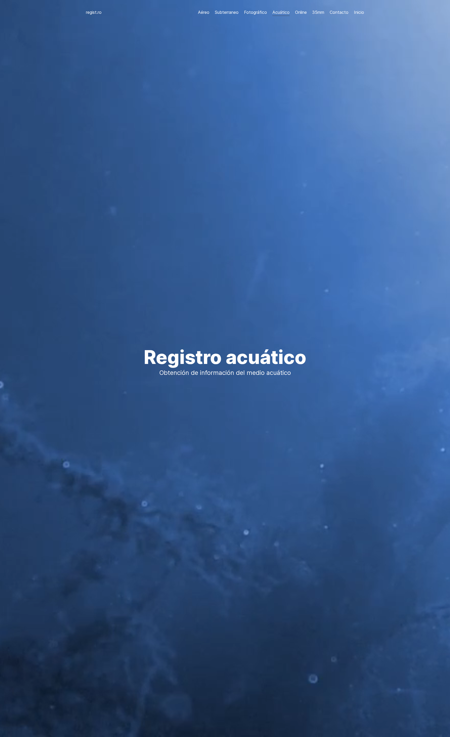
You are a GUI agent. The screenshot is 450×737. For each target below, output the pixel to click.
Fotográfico (255, 12)
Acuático (281, 12)
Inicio (359, 12)
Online (301, 12)
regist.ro (94, 12)
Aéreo (203, 12)
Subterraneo (227, 12)
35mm (318, 12)
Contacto (339, 12)
